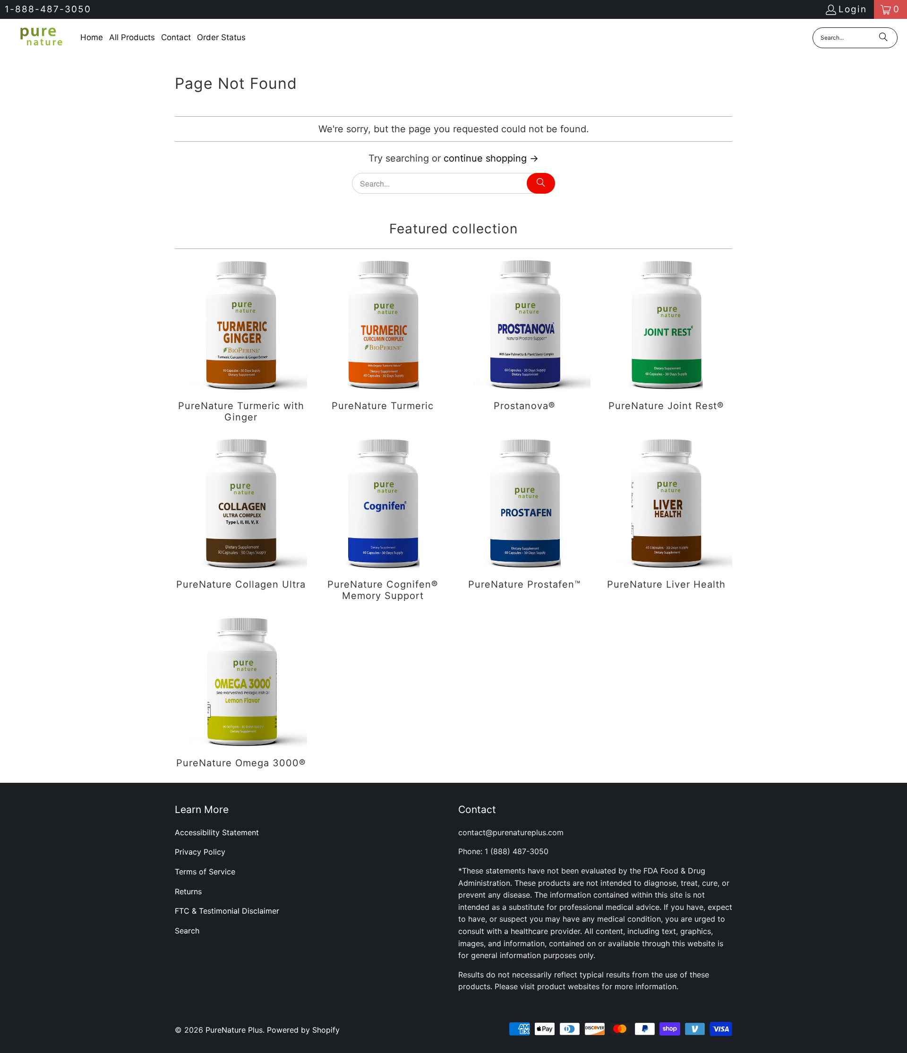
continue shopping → (491, 158)
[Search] (883, 37)
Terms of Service (205, 871)
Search (187, 930)
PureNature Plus (234, 1030)
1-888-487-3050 (48, 9)
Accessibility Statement (217, 832)
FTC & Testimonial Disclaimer (227, 911)
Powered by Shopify (303, 1030)
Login (853, 9)
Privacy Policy (200, 851)
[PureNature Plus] (40, 37)
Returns (188, 891)
